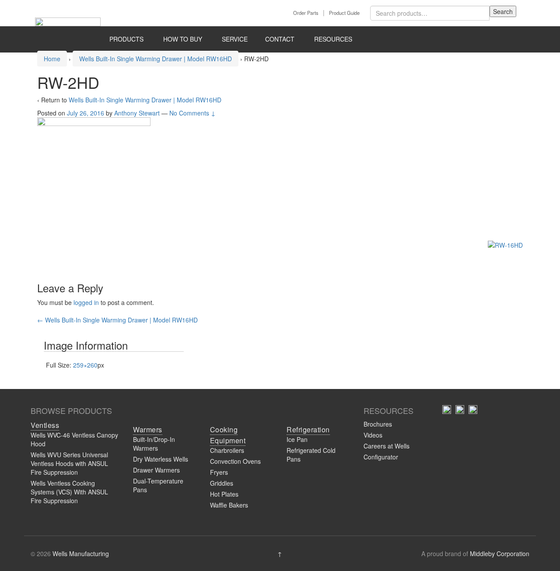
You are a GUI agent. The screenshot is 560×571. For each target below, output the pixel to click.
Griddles (221, 483)
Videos (373, 435)
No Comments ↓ (192, 113)
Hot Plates (224, 494)
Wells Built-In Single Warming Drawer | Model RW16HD (155, 58)
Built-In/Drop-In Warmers (154, 443)
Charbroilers (227, 450)
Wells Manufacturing (80, 553)
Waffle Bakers (229, 505)
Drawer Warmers (156, 470)
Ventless (45, 425)
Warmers (147, 429)
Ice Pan (297, 439)
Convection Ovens (235, 461)
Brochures (378, 424)
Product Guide (344, 12)
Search (503, 11)
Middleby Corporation (499, 553)
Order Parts (305, 12)
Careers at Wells (387, 445)
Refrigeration (308, 429)
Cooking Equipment (228, 434)
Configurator (381, 456)
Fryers (219, 472)
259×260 (85, 365)
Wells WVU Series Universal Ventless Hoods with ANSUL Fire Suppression (69, 463)
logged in (86, 302)
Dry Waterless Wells (160, 459)
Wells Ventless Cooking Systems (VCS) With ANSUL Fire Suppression (69, 492)
